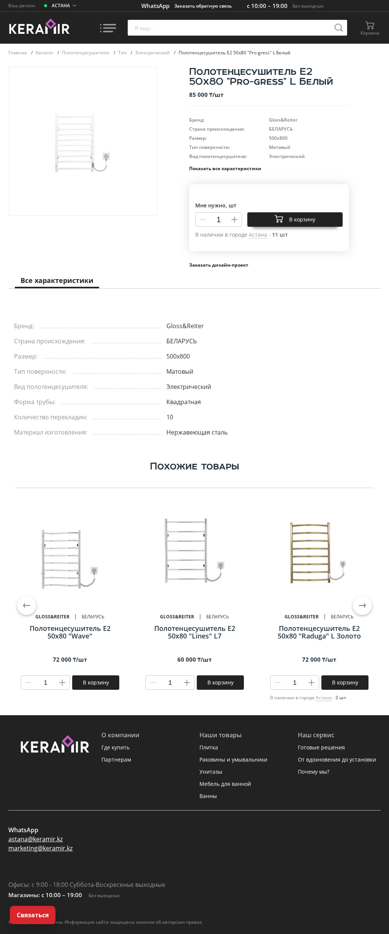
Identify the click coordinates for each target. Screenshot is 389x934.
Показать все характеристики (225, 168)
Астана (324, 697)
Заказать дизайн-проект (218, 265)
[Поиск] (338, 28)
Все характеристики (57, 280)
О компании (120, 735)
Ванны (208, 796)
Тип (123, 52)
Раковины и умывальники (233, 759)
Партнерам (116, 759)
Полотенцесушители (86, 52)
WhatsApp (155, 5)
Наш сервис (316, 735)
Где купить (115, 747)
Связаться (32, 915)
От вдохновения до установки (337, 759)
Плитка (208, 747)
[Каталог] (108, 28)
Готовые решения (321, 747)
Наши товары (220, 735)
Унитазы (210, 771)
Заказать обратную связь (203, 6)
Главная (18, 52)
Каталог (45, 52)
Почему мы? (313, 771)
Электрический (153, 52)
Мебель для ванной (225, 783)
